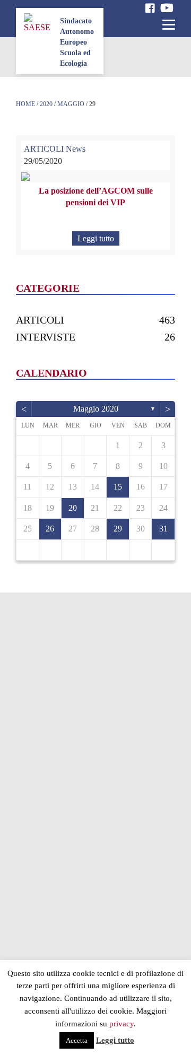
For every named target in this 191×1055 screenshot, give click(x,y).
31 (163, 528)
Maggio (70, 104)
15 (118, 486)
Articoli (40, 320)
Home (25, 104)
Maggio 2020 (95, 408)
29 (118, 528)
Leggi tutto (95, 238)
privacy (121, 1023)
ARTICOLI (44, 148)
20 (72, 507)
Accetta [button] (77, 1040)
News (75, 148)
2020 (46, 104)
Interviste (45, 337)
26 (50, 528)
